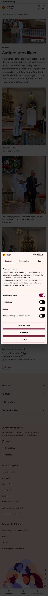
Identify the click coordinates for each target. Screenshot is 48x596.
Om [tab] (39, 261)
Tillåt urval (24, 332)
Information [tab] (24, 261)
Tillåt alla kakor (24, 326)
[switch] (42, 302)
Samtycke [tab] (9, 261)
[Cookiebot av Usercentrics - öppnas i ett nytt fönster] (35, 255)
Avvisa (24, 339)
